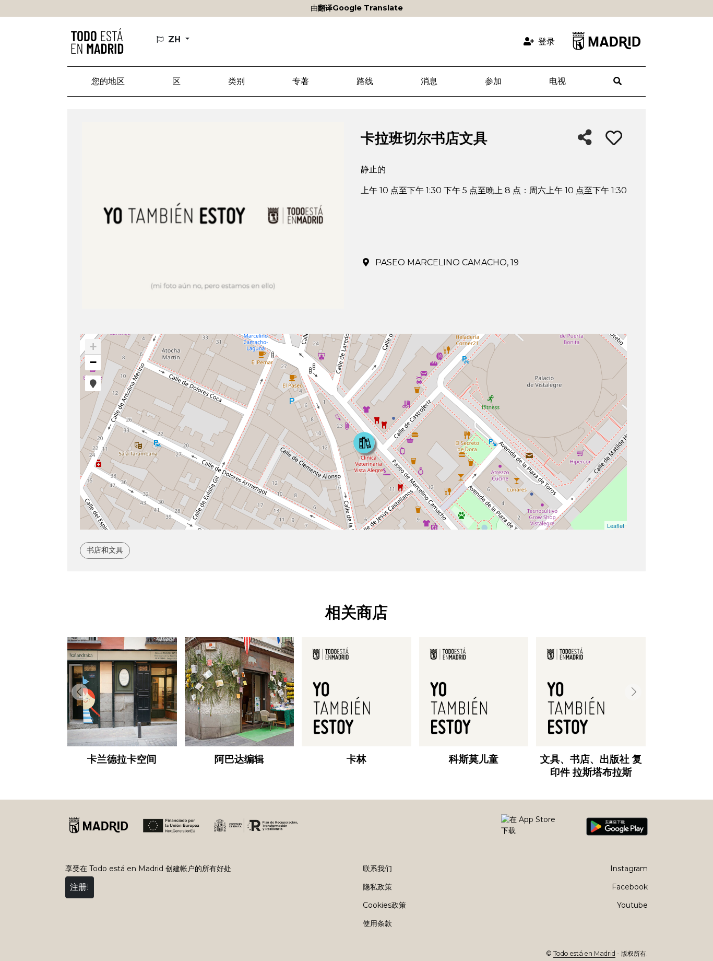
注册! (79, 887)
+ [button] (93, 346)
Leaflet (615, 525)
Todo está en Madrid (584, 953)
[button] (176, 81)
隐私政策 (377, 887)
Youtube (632, 905)
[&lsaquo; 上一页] (77, 692)
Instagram (629, 868)
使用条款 (377, 923)
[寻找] (618, 81)
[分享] (584, 138)
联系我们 (377, 868)
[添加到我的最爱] (614, 138)
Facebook (630, 887)
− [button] (93, 362)
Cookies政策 (384, 905)
